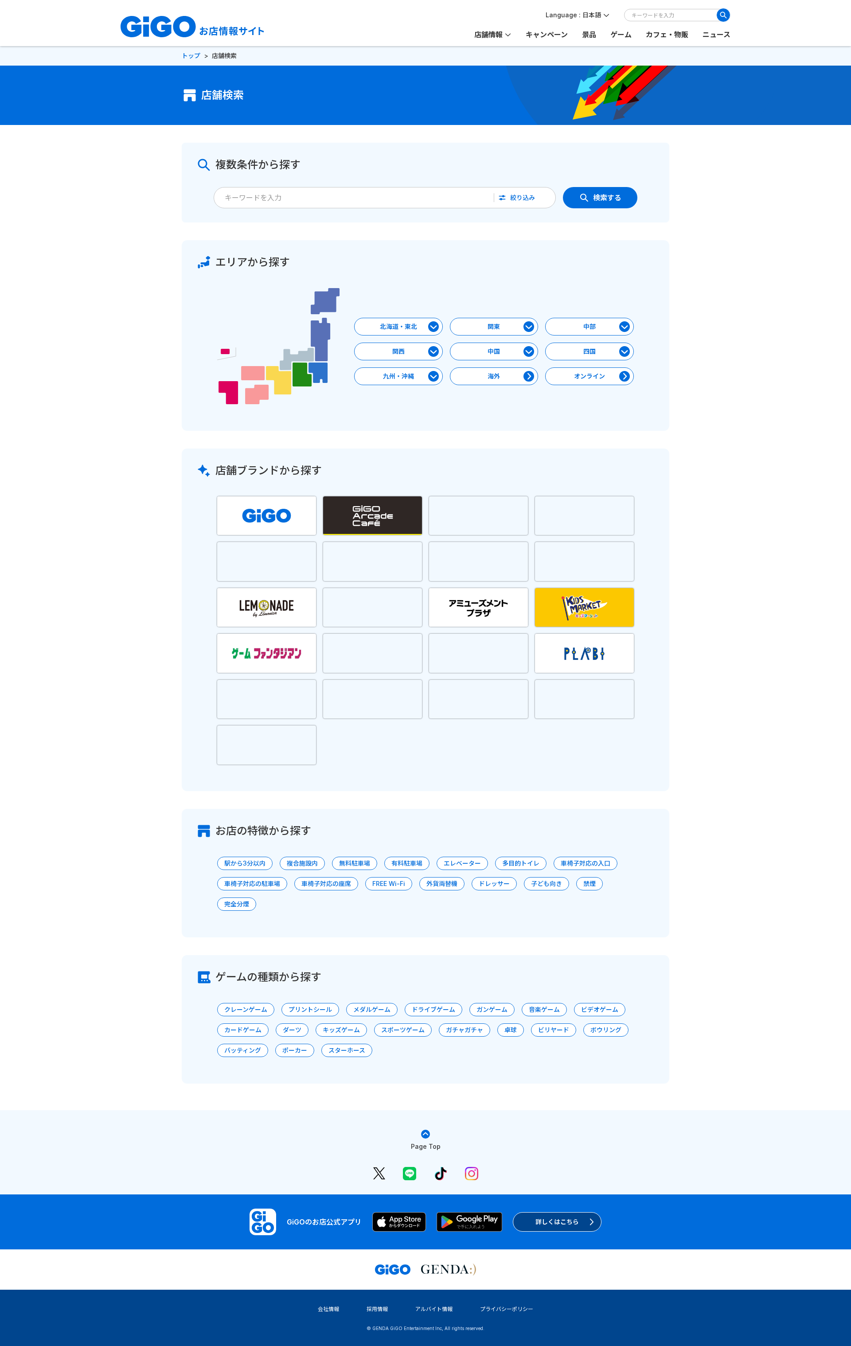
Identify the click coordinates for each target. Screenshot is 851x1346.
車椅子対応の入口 (585, 863)
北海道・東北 (398, 326)
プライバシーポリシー (506, 1309)
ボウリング (605, 1030)
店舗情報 (488, 34)
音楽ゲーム (544, 1009)
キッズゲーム (341, 1030)
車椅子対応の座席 (326, 883)
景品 (589, 34)
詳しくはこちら (557, 1221)
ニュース (716, 34)
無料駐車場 (354, 863)
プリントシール (310, 1009)
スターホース (346, 1050)
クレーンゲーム (245, 1009)
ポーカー (294, 1050)
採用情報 (377, 1309)
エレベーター (462, 863)
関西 (398, 351)
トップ (191, 55)
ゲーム (621, 34)
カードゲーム (243, 1030)
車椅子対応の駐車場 (252, 883)
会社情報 (328, 1309)
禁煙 (589, 883)
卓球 (510, 1030)
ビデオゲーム (599, 1009)
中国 (494, 351)
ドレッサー (494, 883)
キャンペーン (547, 34)
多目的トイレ (520, 863)
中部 (589, 326)
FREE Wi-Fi (388, 883)
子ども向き (546, 883)
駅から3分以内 (244, 863)
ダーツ (292, 1030)
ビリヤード (553, 1030)
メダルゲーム (371, 1009)
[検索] (723, 15)
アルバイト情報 (434, 1309)
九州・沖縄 (398, 376)
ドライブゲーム (433, 1009)
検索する (607, 197)
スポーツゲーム (403, 1030)
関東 (494, 326)
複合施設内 (302, 863)
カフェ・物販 (667, 34)
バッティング (242, 1050)
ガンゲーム (491, 1009)
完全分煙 (236, 904)
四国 (589, 351)
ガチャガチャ (464, 1030)
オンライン (589, 376)
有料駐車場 (406, 863)
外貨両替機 (441, 883)
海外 (494, 376)
